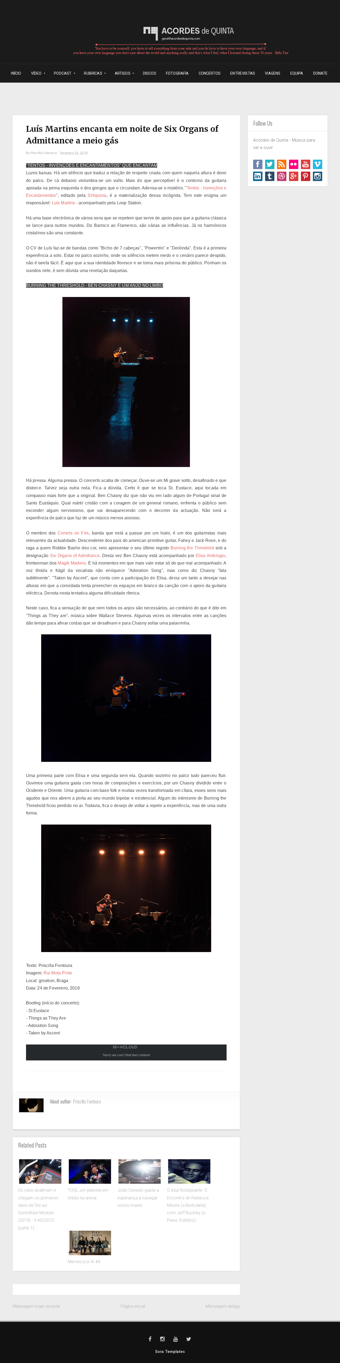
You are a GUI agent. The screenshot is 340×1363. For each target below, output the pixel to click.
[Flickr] (293, 164)
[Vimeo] (317, 164)
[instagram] (317, 176)
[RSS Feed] (281, 164)
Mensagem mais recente (36, 1306)
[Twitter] (269, 164)
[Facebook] (257, 164)
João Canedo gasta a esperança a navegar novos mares (138, 1198)
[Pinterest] (305, 176)
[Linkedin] (257, 176)
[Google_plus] (293, 176)
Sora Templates (170, 1351)
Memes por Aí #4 (84, 1261)
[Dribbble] (281, 176)
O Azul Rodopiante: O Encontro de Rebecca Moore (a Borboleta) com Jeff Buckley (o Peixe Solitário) (188, 1205)
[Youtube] (305, 164)
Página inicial (133, 1306)
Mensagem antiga (223, 1306)
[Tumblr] (269, 176)
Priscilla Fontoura (87, 1101)
